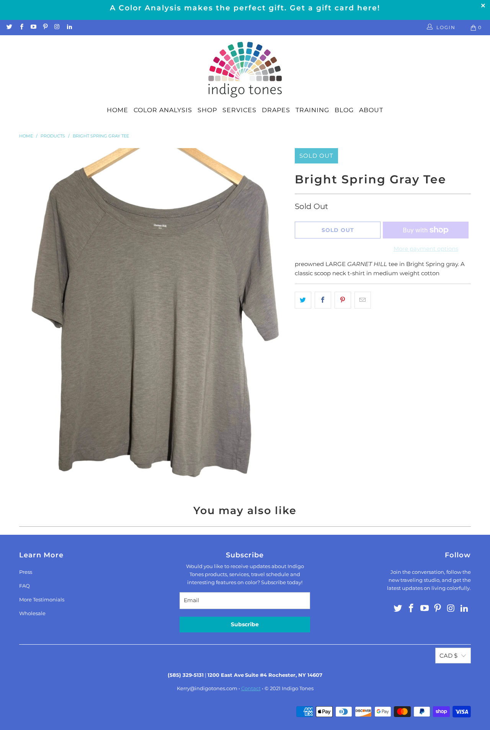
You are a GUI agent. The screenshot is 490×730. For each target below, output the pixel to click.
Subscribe (245, 624)
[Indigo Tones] (245, 70)
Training (312, 110)
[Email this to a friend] (362, 300)
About (371, 110)
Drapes (276, 110)
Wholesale (32, 613)
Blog (344, 110)
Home (117, 110)
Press (25, 572)
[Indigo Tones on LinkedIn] (68, 27)
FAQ (24, 586)
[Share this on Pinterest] (343, 300)
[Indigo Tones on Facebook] (21, 27)
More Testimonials (41, 599)
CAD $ (448, 655)
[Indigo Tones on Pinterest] (45, 27)
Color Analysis (163, 110)
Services (239, 110)
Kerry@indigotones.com (207, 688)
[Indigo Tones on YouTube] (33, 27)
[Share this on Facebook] (323, 300)
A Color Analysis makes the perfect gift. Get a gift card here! (245, 7)
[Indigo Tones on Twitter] (9, 27)
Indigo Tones (298, 688)
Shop (207, 110)
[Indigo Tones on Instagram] (57, 27)
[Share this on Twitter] (303, 300)
